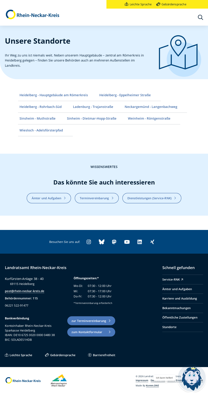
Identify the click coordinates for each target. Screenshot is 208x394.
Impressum (142, 380)
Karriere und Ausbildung (179, 298)
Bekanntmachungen (176, 308)
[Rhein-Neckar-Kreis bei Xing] (152, 241)
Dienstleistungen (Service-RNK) (149, 198)
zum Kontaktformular (87, 332)
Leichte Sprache (141, 4)
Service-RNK (171, 279)
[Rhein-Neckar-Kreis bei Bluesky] (101, 241)
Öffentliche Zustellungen (179, 317)
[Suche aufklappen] (200, 17)
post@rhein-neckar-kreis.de (24, 291)
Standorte (169, 327)
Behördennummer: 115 (21, 298)
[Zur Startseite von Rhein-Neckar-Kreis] (32, 15)
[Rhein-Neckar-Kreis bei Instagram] (88, 241)
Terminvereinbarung (94, 198)
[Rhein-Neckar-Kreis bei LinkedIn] (139, 241)
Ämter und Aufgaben (46, 198)
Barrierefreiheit (104, 355)
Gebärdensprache (174, 4)
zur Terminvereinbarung (89, 321)
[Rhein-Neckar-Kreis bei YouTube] (127, 241)
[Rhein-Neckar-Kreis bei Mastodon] (114, 241)
